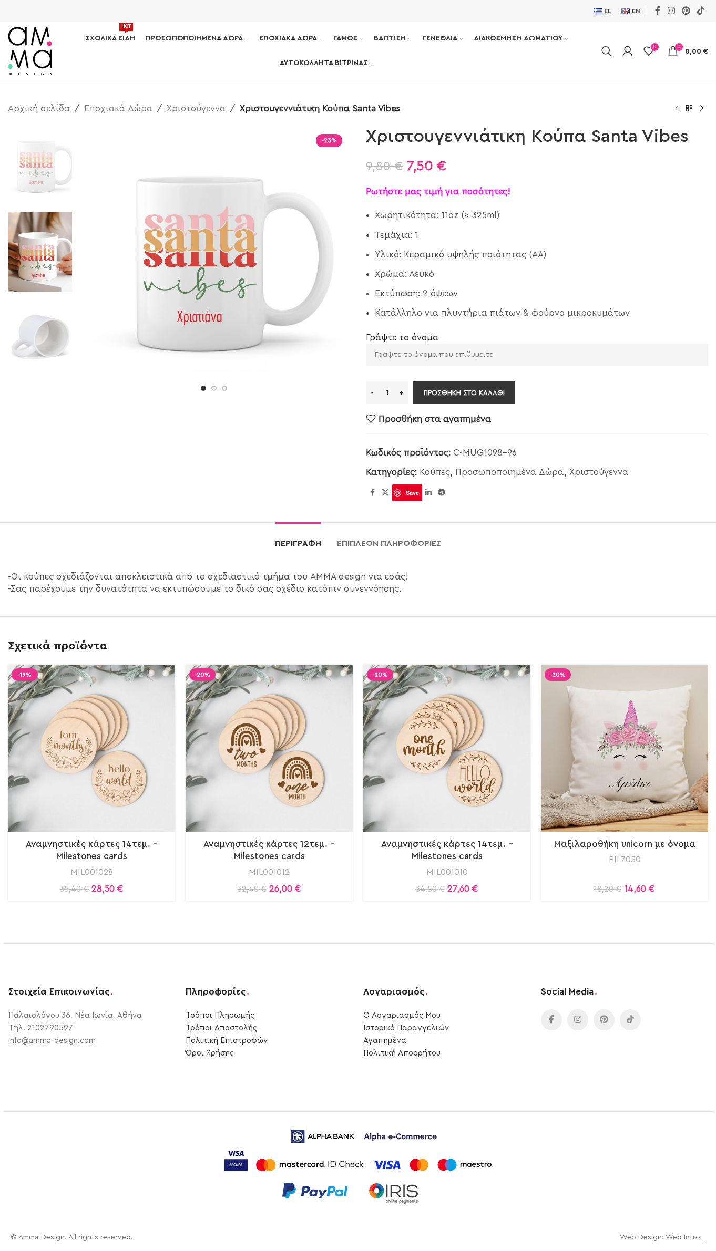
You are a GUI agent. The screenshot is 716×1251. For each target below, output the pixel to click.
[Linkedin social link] (428, 492)
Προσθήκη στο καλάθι (464, 392)
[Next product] (701, 108)
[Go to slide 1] (203, 388)
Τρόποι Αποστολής (221, 1028)
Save (412, 493)
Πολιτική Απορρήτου (402, 1053)
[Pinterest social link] (685, 11)
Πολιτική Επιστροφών (227, 1041)
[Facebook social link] (657, 11)
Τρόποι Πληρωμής (220, 1015)
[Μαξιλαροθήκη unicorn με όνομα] (624, 748)
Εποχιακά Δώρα (118, 108)
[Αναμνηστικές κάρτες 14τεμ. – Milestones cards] (91, 748)
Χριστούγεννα (196, 108)
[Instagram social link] (671, 11)
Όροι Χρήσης (210, 1053)
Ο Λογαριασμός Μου (402, 1015)
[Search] (606, 50)
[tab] (298, 538)
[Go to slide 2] (214, 388)
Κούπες (435, 472)
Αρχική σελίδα (39, 108)
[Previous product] (676, 108)
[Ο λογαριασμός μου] (627, 50)
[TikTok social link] (701, 11)
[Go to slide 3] (224, 388)
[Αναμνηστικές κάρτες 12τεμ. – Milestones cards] (269, 748)
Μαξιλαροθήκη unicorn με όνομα (624, 844)
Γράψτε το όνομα (402, 337)
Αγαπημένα (384, 1041)
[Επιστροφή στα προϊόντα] (689, 108)
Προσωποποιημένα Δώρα (509, 472)
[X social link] (385, 492)
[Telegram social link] (441, 492)
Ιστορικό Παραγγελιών (406, 1028)
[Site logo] (30, 50)
